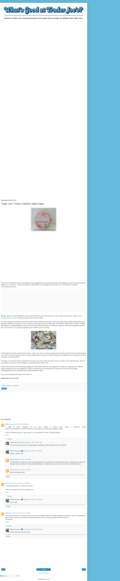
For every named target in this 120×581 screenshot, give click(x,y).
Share (4, 388)
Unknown (8, 513)
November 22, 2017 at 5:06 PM (21, 513)
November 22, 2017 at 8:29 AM (18, 424)
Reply (7, 435)
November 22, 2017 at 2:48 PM (32, 499)
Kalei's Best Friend (16, 442)
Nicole (7, 483)
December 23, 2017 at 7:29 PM (21, 459)
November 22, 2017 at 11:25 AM (19, 483)
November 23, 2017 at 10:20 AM (33, 529)
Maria (7, 424)
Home (43, 569)
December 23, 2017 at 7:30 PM (21, 469)
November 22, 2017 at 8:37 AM (32, 442)
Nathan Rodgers (15, 451)
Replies (10, 439)
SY (11, 459)
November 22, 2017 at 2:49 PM (32, 451)
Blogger (47, 579)
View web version (43, 573)
